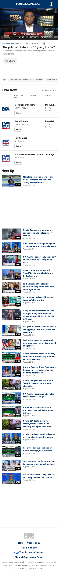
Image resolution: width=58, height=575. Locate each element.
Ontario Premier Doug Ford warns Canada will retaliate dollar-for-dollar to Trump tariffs (39, 370)
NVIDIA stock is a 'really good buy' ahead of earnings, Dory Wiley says (39, 260)
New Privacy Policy (29, 542)
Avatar (51, 4)
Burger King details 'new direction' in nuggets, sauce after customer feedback (39, 330)
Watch (18, 113)
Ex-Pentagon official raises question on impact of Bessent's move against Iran (38, 287)
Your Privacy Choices (31, 552)
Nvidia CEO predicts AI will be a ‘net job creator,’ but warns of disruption (38, 383)
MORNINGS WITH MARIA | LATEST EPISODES (26, 80)
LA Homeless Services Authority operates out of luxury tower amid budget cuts (39, 343)
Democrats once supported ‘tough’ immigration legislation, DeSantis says (38, 273)
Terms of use (29, 547)
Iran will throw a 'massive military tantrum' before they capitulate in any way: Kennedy (39, 356)
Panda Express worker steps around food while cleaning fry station (37, 233)
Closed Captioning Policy (29, 557)
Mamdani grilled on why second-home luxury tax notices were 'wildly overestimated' (38, 180)
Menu (3, 4)
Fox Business (28, 4)
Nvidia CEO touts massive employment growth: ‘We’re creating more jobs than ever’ (37, 424)
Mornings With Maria (10, 44)
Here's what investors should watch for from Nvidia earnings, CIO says (38, 410)
